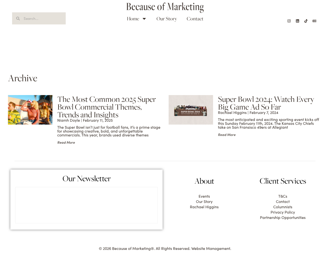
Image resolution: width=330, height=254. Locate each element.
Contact (195, 18)
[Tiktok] (305, 20)
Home (133, 18)
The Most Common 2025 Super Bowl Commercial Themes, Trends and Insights (106, 107)
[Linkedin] (297, 20)
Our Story (167, 18)
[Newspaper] (314, 20)
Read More (66, 142)
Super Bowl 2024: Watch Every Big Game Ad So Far (266, 103)
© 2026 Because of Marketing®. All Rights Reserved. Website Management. (165, 248)
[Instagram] (289, 20)
